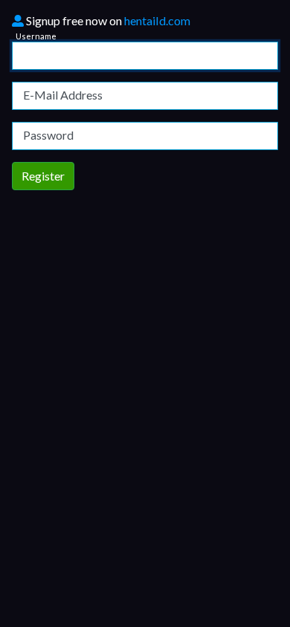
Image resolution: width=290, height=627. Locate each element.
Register (43, 176)
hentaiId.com (157, 20)
